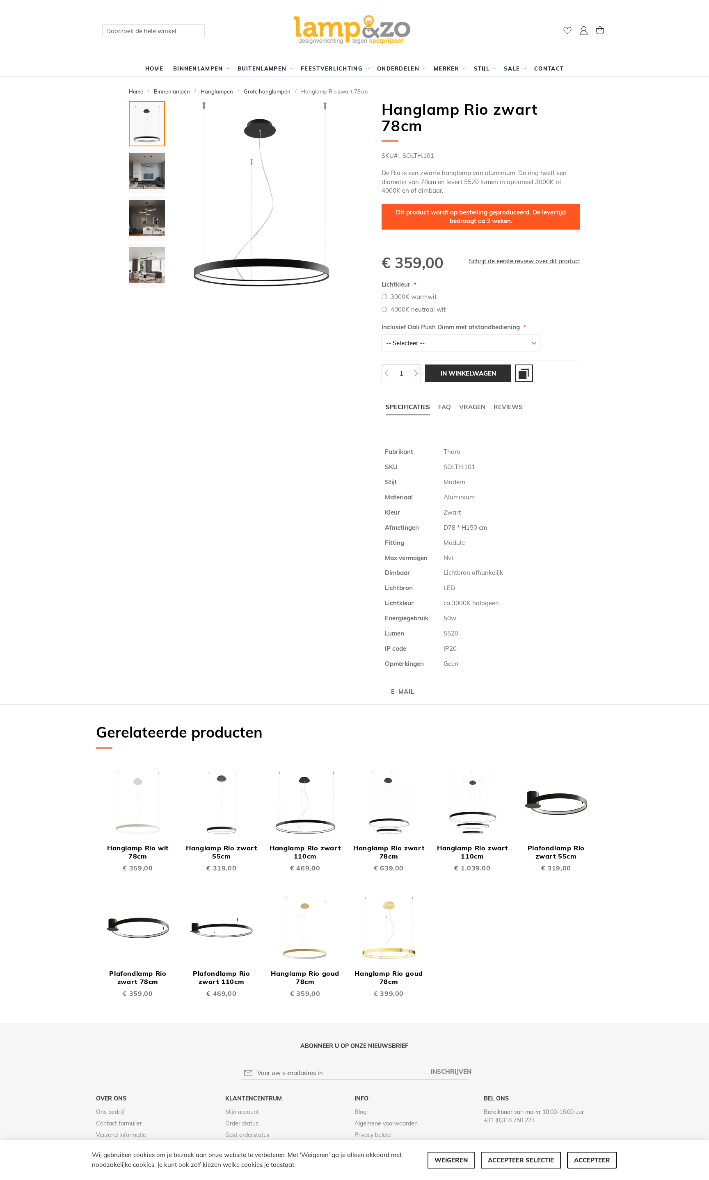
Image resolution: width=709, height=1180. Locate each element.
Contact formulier (119, 1123)
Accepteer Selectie (521, 1160)
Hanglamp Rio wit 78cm (138, 852)
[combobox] (153, 30)
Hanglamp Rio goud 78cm (305, 977)
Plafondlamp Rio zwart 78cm (137, 977)
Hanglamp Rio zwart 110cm (305, 852)
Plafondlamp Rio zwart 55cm (556, 852)
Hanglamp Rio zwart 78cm (388, 852)
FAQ (444, 407)
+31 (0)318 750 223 (509, 1120)
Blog (360, 1112)
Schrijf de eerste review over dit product (524, 261)
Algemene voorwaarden (386, 1123)
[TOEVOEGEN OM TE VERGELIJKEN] (524, 373)
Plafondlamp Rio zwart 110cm (221, 977)
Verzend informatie (121, 1135)
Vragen (472, 407)
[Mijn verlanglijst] (567, 32)
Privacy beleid (372, 1135)
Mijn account (242, 1112)
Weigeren (451, 1160)
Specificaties (408, 407)
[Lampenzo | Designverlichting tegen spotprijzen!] (354, 30)
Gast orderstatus (247, 1135)
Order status (241, 1123)
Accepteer (592, 1160)
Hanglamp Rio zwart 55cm (221, 852)
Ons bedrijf (110, 1112)
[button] (584, 31)
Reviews (508, 407)
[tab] (408, 407)
